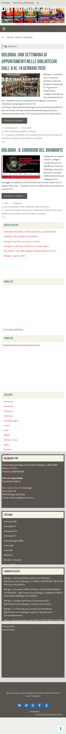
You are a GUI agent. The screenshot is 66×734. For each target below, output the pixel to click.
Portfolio (8, 449)
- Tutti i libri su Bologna (12, 329)
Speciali (32, 131)
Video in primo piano (13, 488)
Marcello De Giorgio (22, 138)
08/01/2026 (26, 128)
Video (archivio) (42, 207)
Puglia (6, 454)
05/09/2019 (17, 203)
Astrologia (8, 406)
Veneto (7, 478)
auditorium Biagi (12, 210)
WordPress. (58, 714)
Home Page (34, 711)
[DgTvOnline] (19, 705)
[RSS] (33, 705)
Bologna (54, 135)
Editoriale (8, 416)
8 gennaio (19, 135)
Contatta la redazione (23, 3)
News (21, 207)
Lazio (6, 430)
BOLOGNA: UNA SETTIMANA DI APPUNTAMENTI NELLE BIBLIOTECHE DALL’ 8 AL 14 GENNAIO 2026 (29, 61)
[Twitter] (26, 705)
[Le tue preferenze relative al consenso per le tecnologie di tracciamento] (61, 729)
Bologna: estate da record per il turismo (22, 241)
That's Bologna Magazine (15, 473)
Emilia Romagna (11, 131)
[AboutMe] (46, 705)
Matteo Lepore (28, 214)
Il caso (7, 425)
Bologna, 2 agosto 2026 (14, 256)
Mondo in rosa (10, 440)
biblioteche (44, 135)
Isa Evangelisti (11, 128)
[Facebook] (39, 705)
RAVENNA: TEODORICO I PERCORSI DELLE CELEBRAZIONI (30, 232)
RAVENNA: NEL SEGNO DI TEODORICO (21, 236)
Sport (6, 469)
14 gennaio (9, 135)
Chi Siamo (5, 3)
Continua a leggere (13, 120)
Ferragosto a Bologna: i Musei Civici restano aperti (26, 246)
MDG (7, 203)
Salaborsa (37, 138)
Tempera (48, 714)
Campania (8, 411)
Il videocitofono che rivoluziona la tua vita (21, 345)
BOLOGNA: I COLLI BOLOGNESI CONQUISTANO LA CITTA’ (30, 251)
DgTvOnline (26, 210)
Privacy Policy (8, 626)
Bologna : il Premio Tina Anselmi (36, 604)
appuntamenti (31, 135)
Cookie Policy (8, 630)
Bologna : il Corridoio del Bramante (32, 150)
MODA (7, 435)
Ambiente (8, 401)
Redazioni (23, 131)
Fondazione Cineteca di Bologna (47, 210)
